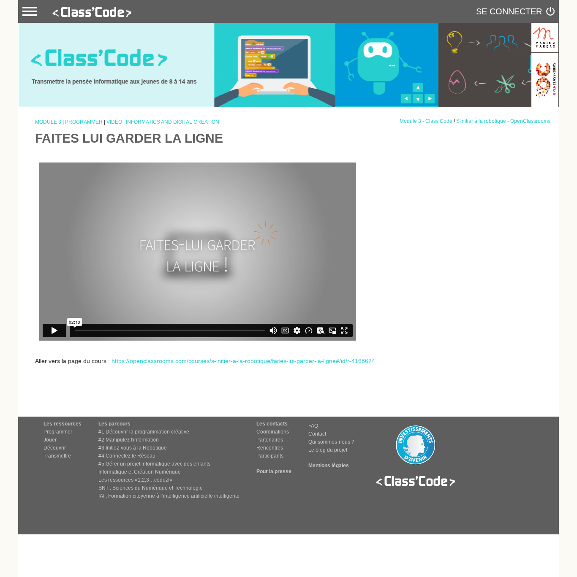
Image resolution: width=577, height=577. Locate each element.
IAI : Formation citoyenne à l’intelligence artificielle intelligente (169, 496)
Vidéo (114, 122)
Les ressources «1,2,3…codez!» (135, 480)
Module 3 (48, 122)
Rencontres (269, 448)
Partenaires (269, 440)
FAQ (313, 426)
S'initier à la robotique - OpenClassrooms (503, 121)
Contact (317, 434)
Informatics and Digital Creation (172, 122)
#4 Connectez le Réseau (126, 456)
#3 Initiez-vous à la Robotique (132, 448)
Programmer (84, 122)
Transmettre (57, 456)
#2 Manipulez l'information (128, 440)
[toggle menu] (29, 11)
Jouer (50, 440)
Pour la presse (273, 471)
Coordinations (272, 432)
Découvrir (55, 448)
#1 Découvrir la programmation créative (143, 432)
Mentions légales (328, 466)
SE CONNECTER (509, 11)
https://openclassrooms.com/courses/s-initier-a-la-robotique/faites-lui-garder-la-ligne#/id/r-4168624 (243, 361)
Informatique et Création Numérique (139, 472)
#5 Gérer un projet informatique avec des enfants (154, 464)
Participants (269, 456)
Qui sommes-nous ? (331, 442)
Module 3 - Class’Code (426, 121)
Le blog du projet (327, 450)
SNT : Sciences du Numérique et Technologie (150, 488)
